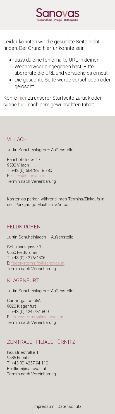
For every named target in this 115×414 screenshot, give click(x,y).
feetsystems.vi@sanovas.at (37, 316)
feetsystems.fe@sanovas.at (37, 263)
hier (22, 98)
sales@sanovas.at (28, 175)
